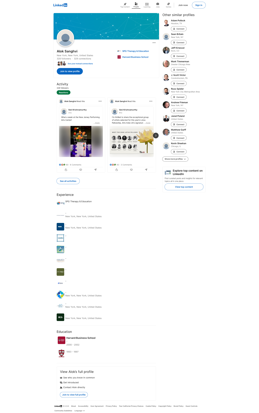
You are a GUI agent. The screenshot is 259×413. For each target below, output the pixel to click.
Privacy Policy (111, 406)
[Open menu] (154, 42)
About (73, 406)
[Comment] (81, 170)
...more (96, 123)
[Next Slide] (156, 135)
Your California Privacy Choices (131, 406)
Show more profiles (174, 159)
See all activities (68, 181)
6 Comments (75, 165)
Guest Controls (191, 406)
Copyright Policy (164, 406)
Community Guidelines (63, 411)
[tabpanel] (106, 135)
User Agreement (97, 406)
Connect (180, 29)
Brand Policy (178, 406)
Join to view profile (70, 71)
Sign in (198, 5)
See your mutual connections (80, 64)
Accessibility (83, 406)
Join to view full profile (74, 394)
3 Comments (126, 165)
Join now (183, 5)
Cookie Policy (151, 406)
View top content (184, 186)
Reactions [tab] (63, 92)
